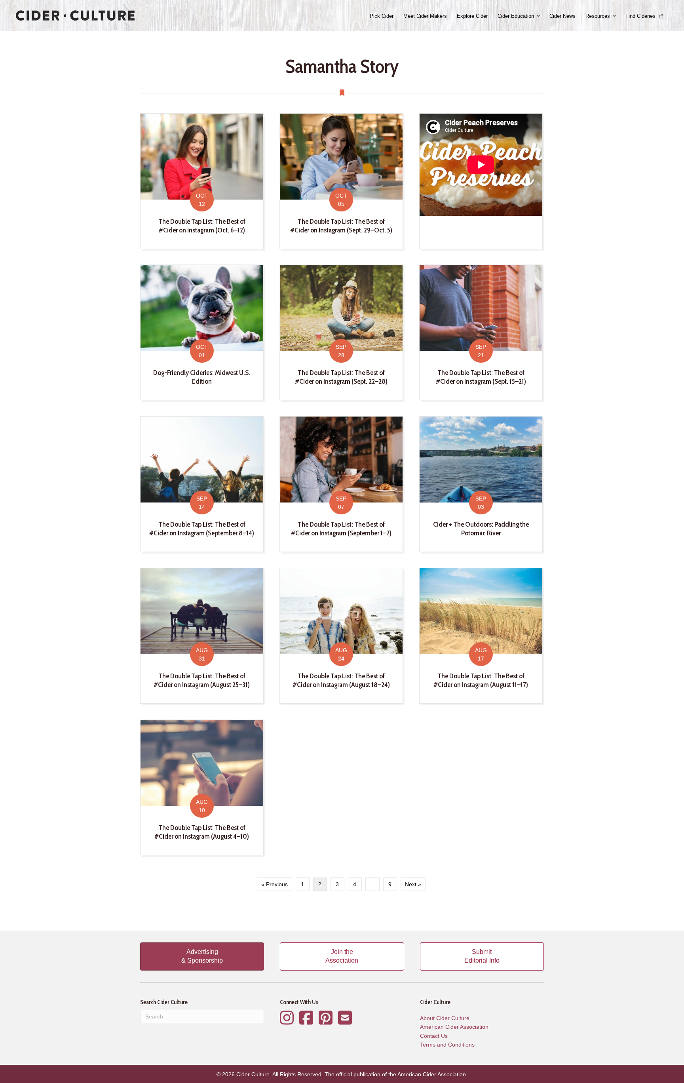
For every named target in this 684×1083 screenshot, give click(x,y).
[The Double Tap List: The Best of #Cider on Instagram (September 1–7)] (341, 484)
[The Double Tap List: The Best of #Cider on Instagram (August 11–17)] (481, 635)
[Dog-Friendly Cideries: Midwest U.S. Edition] (202, 332)
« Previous (274, 884)
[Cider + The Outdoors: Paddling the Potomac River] (481, 484)
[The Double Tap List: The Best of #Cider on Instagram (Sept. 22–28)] (341, 332)
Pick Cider (381, 16)
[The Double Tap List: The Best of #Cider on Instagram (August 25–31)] (202, 635)
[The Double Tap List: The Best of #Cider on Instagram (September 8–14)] (202, 484)
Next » (413, 884)
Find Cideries (641, 16)
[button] (539, 16)
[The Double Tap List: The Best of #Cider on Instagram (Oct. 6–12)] (202, 181)
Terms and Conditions (447, 1044)
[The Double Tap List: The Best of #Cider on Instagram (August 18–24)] (341, 635)
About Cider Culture (444, 1018)
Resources (597, 16)
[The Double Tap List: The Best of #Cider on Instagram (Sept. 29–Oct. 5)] (341, 181)
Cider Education (516, 16)
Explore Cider (472, 16)
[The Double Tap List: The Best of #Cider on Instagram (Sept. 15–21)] (481, 332)
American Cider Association (454, 1027)
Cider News (562, 16)
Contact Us (434, 1036)
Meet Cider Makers (425, 16)
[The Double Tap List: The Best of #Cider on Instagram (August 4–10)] (202, 787)
